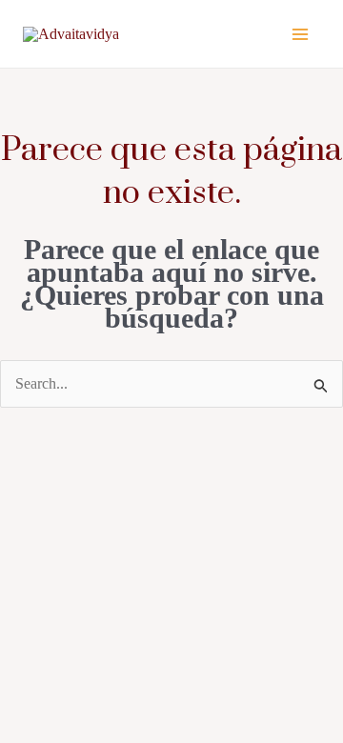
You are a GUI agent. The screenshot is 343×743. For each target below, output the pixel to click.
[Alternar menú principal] (300, 33)
